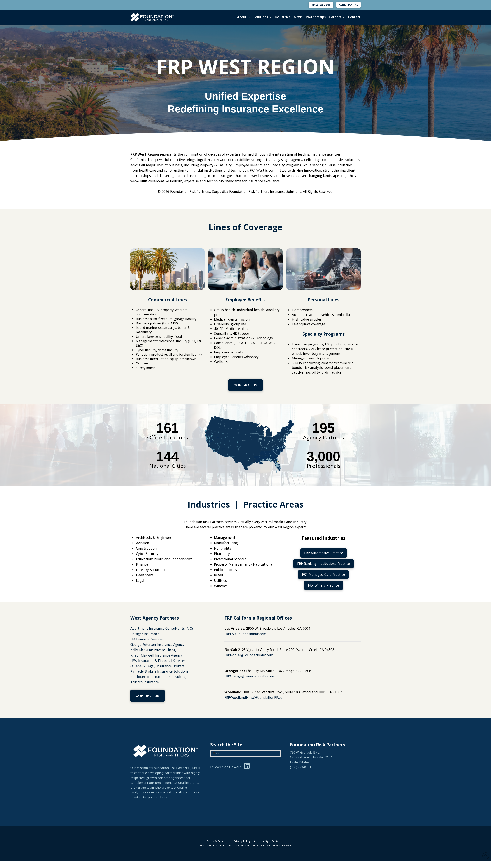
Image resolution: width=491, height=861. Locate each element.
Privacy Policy (242, 841)
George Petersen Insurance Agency (157, 644)
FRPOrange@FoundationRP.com (249, 676)
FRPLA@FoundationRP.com (245, 633)
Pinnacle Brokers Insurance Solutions (159, 671)
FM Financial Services (147, 639)
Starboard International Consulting (158, 676)
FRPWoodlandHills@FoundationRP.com (255, 697)
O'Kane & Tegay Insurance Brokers (157, 666)
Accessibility (261, 841)
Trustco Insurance (144, 682)
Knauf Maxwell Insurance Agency (156, 655)
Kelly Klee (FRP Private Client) (153, 650)
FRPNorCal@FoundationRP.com (248, 655)
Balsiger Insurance (144, 633)
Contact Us (278, 841)
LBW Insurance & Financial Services (157, 660)
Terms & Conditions (219, 841)
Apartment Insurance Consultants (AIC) (161, 628)
